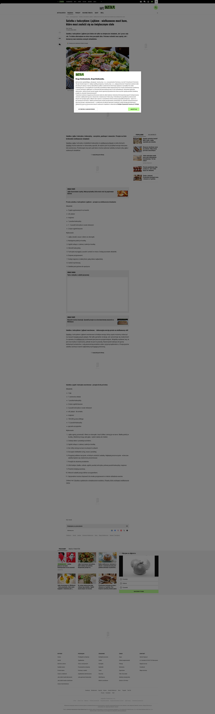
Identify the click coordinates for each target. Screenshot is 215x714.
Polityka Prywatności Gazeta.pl (125, 104)
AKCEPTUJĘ (134, 109)
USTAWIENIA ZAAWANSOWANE (86, 109)
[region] (107, 92)
